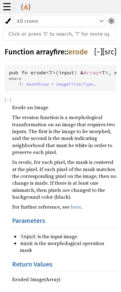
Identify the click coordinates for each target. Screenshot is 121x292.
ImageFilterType (74, 83)
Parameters (28, 221)
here (76, 206)
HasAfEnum (37, 83)
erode (78, 52)
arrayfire (50, 52)
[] (98, 52)
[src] (109, 52)
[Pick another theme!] (8, 21)
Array (91, 72)
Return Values (32, 264)
